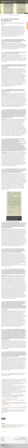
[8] (12, 265)
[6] (1, 394)
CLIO (7, 444)
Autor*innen (2, 437)
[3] (19, 100)
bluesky (27, 29)
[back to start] (8, 2)
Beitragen (2, 438)
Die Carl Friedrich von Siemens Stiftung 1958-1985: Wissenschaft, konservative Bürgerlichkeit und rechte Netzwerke (14, 398)
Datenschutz (3, 440)
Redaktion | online (22, 437)
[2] (14, 97)
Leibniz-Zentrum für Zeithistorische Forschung (20, 439)
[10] (9, 287)
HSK (9, 444)
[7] (1, 396)
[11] (16, 298)
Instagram (27, 27)
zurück (4, 418)
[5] (10, 132)
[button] (27, 22)
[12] (12, 321)
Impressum (2, 439)
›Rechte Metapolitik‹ (14, 400)
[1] (11, 86)
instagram (6, 444)
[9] (1, 402)
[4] (6, 105)
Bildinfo (26, 13)
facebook (2, 444)
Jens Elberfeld (3, 414)
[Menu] (26, 1)
